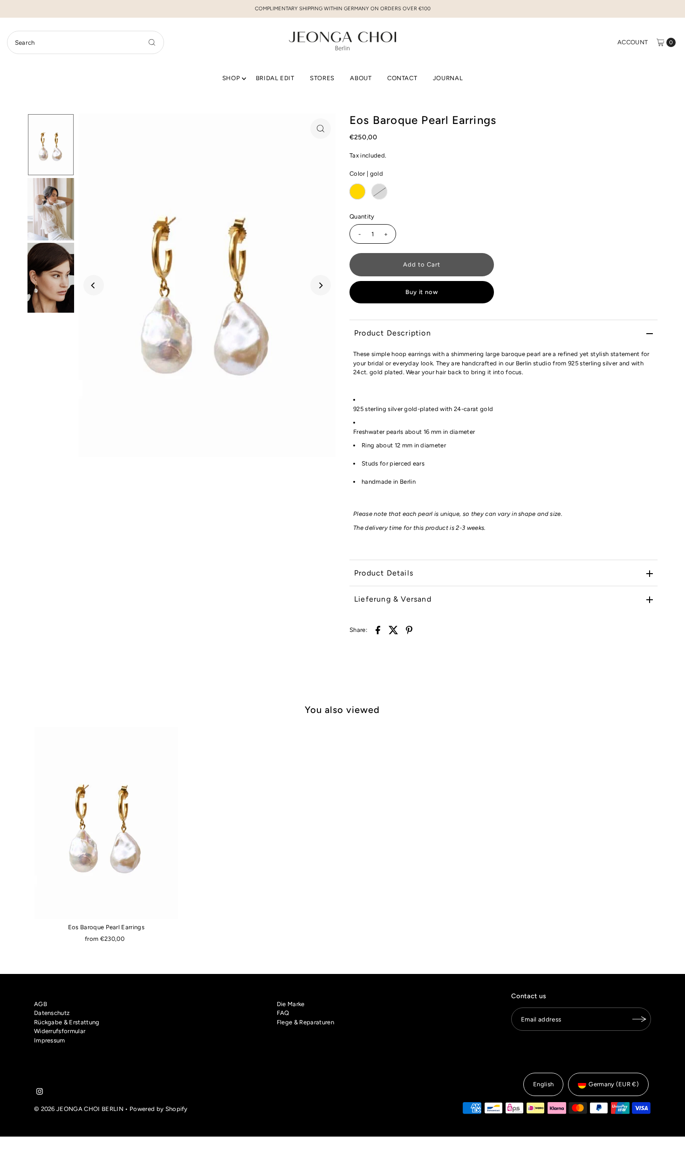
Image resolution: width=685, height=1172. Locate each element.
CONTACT (402, 78)
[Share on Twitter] (394, 630)
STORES (322, 78)
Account (632, 42)
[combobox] (85, 42)
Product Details (383, 573)
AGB (40, 1004)
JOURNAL (448, 78)
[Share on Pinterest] (409, 630)
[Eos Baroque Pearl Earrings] (106, 823)
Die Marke (291, 1004)
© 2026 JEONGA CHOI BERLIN (78, 1108)
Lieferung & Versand (393, 599)
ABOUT (360, 78)
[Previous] (93, 285)
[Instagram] (39, 1093)
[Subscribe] (639, 1019)
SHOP (231, 78)
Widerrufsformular (60, 1031)
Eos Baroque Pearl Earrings (106, 927)
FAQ (283, 1012)
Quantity (362, 216)
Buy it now (421, 291)
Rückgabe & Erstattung (67, 1022)
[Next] (320, 285)
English (543, 1084)
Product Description (392, 333)
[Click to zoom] (320, 128)
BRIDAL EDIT (275, 78)
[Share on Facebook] (378, 630)
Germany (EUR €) (614, 1084)
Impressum (49, 1040)
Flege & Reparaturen (305, 1022)
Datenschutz (52, 1012)
